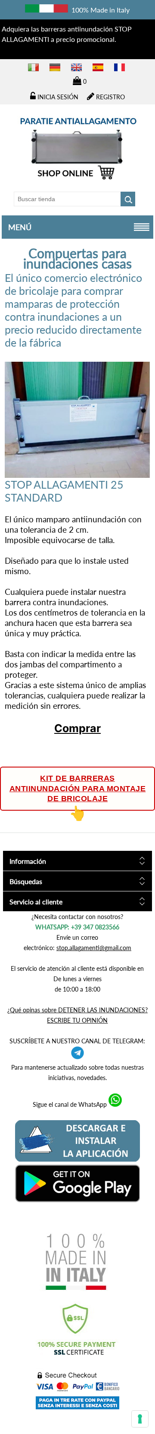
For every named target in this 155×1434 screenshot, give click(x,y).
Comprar (77, 728)
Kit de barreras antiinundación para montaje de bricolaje (77, 788)
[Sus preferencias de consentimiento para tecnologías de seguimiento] (140, 1419)
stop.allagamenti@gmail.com (93, 947)
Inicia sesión (57, 97)
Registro (109, 97)
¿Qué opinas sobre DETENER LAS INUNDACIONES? (77, 1010)
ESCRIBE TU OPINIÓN (77, 1020)
